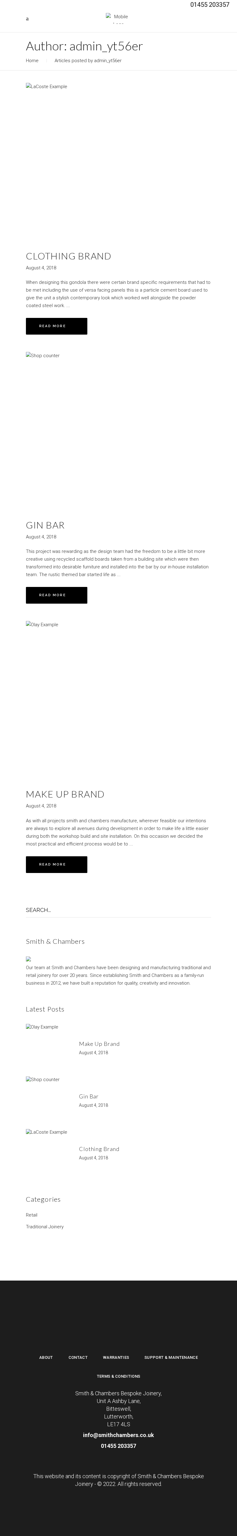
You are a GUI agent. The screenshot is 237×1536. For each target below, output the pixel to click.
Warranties (116, 1357)
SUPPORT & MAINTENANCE (171, 1357)
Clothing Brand (68, 255)
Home (32, 60)
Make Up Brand (65, 793)
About (46, 1357)
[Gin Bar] (118, 431)
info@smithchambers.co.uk (118, 1435)
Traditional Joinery (45, 1227)
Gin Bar (45, 524)
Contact (78, 1357)
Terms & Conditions (118, 1376)
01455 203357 (118, 1446)
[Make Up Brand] (118, 700)
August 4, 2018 (41, 268)
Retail (31, 1215)
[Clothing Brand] (118, 162)
